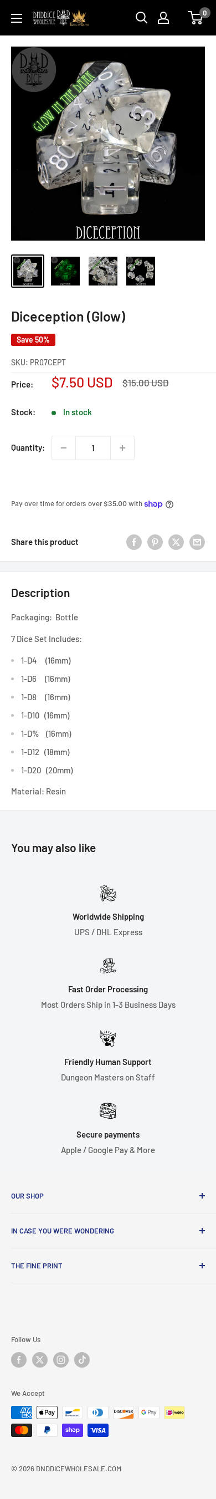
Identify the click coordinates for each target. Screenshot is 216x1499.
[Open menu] (16, 18)
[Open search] (142, 18)
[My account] (163, 18)
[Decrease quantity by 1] (63, 448)
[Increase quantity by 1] (122, 448)
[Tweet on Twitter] (176, 541)
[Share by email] (197, 541)
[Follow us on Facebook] (19, 1360)
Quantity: (28, 447)
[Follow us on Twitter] (40, 1360)
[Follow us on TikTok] (82, 1360)
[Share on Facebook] (134, 541)
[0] (196, 17)
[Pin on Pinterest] (155, 541)
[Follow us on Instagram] (61, 1360)
